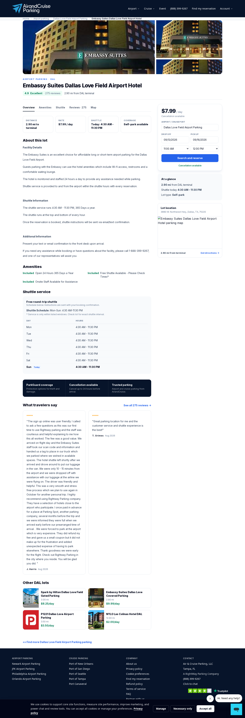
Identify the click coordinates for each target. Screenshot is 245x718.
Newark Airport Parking (26, 663)
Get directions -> (210, 253)
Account (225, 8)
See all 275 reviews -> (137, 405)
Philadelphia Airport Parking (29, 673)
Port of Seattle (77, 673)
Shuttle (60, 107)
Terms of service (136, 689)
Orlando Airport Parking (26, 678)
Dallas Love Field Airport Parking (70, 18)
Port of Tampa (77, 678)
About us (131, 663)
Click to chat (190, 684)
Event (162, 8)
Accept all (205, 708)
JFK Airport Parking (23, 668)
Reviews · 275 (77, 107)
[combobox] (189, 127)
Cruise (148, 8)
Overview (29, 107)
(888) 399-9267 (179, 8)
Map (93, 107)
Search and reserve (190, 158)
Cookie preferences (137, 673)
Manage (161, 708)
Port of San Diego (79, 668)
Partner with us (135, 699)
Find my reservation (204, 8)
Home (26, 18)
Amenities (45, 107)
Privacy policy (134, 668)
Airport (132, 8)
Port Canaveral (78, 684)
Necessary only (182, 708)
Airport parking (41, 18)
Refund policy (134, 684)
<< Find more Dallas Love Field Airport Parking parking (57, 642)
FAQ (128, 694)
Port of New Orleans (81, 663)
